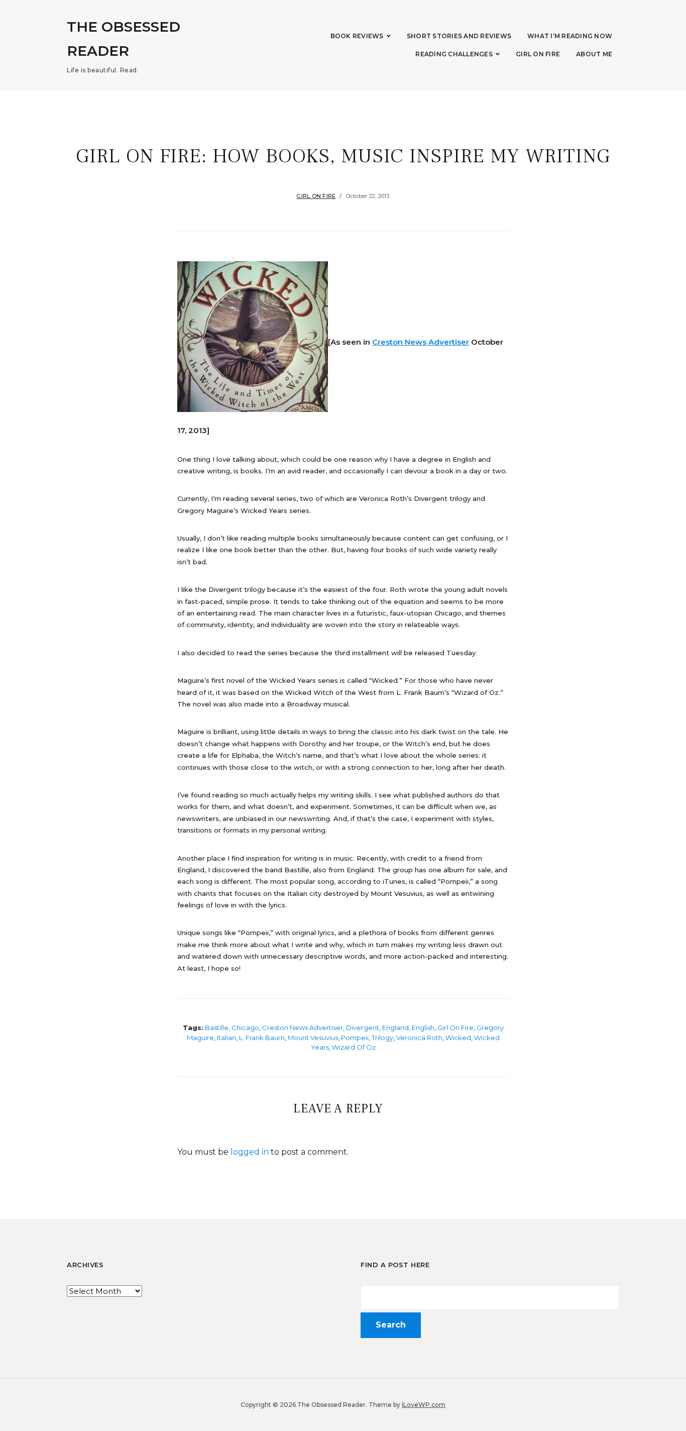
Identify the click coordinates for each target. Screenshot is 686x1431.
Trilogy (382, 1038)
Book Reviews (357, 36)
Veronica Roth (419, 1038)
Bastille (216, 1028)
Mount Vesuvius (313, 1038)
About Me (594, 54)
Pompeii (355, 1038)
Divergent (362, 1028)
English (423, 1028)
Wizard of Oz (354, 1047)
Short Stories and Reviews (459, 36)
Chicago (245, 1028)
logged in (250, 1152)
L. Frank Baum (262, 1038)
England (395, 1028)
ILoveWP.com (423, 1404)
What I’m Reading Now (569, 36)
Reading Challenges (454, 54)
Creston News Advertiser (420, 342)
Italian (226, 1038)
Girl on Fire (538, 54)
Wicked (458, 1038)
